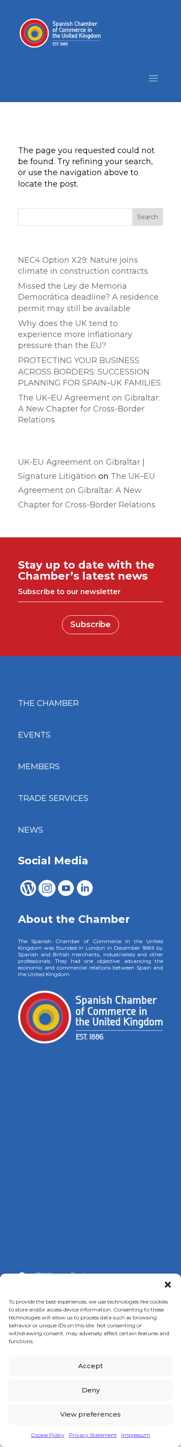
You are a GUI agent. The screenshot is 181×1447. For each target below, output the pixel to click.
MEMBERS (39, 766)
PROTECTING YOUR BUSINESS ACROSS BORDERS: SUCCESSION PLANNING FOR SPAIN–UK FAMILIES (89, 371)
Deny (91, 1390)
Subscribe (90, 624)
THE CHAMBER (48, 703)
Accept (90, 1366)
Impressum (135, 1435)
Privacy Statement (93, 1435)
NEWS (30, 830)
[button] (167, 1284)
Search (147, 217)
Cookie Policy (48, 1435)
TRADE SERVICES (53, 798)
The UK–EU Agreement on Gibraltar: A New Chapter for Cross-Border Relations (89, 409)
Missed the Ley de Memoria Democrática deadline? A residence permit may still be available (88, 297)
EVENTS (34, 735)
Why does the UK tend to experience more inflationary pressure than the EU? (75, 334)
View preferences (90, 1414)
